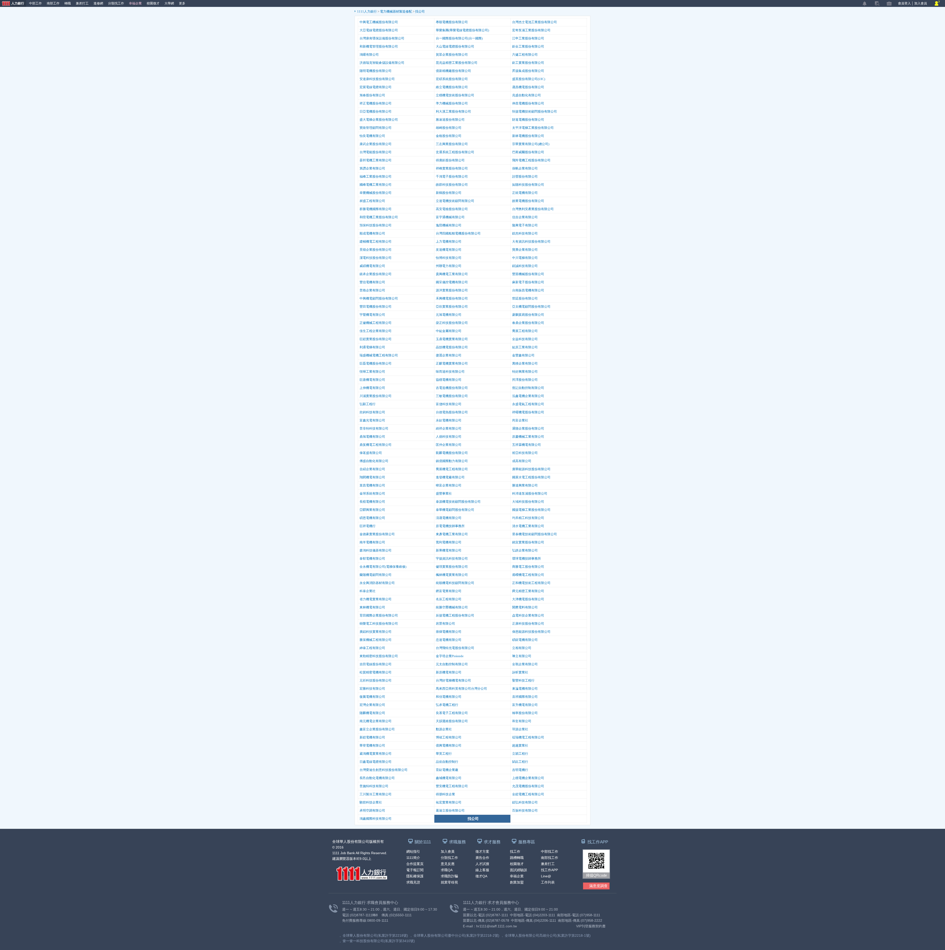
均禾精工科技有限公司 (528, 518)
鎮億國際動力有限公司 (452, 461)
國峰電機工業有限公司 (376, 184)
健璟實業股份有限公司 (452, 566)
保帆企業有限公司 (525, 168)
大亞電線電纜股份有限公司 (379, 30)
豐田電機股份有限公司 (376, 306)
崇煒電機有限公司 (448, 631)
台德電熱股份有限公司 (452, 412)
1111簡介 (413, 858)
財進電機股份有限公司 (528, 119)
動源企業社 (444, 729)
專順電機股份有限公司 (452, 22)
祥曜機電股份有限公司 (528, 412)
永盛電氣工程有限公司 (528, 404)
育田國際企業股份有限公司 (379, 615)
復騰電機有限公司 (372, 697)
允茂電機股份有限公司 (528, 786)
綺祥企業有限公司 (448, 428)
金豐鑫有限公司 (523, 355)
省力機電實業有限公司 (376, 599)
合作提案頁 (415, 864)
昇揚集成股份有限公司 (528, 71)
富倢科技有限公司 (448, 404)
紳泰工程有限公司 (372, 648)
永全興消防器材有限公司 (377, 583)
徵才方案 (482, 851)
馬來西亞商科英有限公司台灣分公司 (461, 688)
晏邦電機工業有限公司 (376, 160)
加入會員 (920, 3)
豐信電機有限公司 (372, 282)
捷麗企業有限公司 (448, 355)
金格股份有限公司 (448, 136)
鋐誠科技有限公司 (525, 266)
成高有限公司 (521, 461)
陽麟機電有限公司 (372, 713)
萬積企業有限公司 (525, 363)
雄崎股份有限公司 (448, 128)
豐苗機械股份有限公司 (528, 274)
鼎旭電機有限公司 (372, 436)
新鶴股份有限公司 (448, 193)
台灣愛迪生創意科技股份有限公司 (384, 770)
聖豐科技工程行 (523, 680)
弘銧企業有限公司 (525, 550)
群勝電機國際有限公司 (376, 209)
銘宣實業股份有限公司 (528, 542)
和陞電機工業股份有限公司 (379, 217)
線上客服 (482, 870)
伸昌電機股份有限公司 (528, 103)
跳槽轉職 (517, 858)
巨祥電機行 (368, 526)
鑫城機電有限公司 (448, 778)
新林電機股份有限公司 (528, 136)
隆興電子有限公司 (525, 225)
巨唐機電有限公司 (372, 380)
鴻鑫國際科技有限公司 (376, 818)
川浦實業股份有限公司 (376, 396)
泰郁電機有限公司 (372, 558)
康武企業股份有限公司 (376, 144)
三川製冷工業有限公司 (376, 794)
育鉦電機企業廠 (447, 770)
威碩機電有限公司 (372, 266)
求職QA (447, 870)
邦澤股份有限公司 (525, 380)
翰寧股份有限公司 (525, 713)
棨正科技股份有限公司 (452, 323)
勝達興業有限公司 (525, 485)
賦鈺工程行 (520, 762)
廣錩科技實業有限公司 (376, 631)
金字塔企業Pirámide (450, 656)
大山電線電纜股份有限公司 (455, 46)
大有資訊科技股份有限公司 (531, 241)
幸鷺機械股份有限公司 (376, 193)
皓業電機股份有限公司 (528, 201)
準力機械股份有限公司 (452, 103)
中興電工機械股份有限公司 (379, 22)
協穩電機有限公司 (448, 380)
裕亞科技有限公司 (525, 453)
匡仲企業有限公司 (448, 445)
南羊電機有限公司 (372, 542)
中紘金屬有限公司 (448, 331)
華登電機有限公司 (372, 745)
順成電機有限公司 (372, 233)
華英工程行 (444, 753)
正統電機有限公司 (525, 193)
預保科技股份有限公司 (376, 225)
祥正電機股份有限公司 (376, 103)
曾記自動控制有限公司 (528, 388)
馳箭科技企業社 (371, 802)
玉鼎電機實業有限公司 (452, 339)
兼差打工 (82, 3)
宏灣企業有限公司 (372, 705)
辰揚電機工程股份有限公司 (455, 615)
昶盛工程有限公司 (372, 201)
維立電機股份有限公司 (452, 87)
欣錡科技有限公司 (372, 412)
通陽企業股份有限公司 (528, 428)
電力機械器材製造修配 (396, 11)
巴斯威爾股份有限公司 (528, 152)
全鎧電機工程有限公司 (528, 794)
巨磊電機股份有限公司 (376, 363)
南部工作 (53, 3)
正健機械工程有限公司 (376, 323)
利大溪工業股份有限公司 (453, 111)
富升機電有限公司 (525, 705)
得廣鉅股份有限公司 (450, 160)
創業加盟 (517, 882)
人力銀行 (12, 3)
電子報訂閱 (415, 870)
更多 (182, 3)
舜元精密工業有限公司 (528, 591)
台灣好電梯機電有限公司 (453, 680)
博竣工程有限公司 (448, 737)
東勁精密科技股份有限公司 (379, 656)
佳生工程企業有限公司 (376, 331)
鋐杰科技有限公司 (525, 233)
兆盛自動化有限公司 (526, 95)
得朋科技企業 (445, 794)
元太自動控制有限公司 (452, 664)
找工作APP (549, 870)
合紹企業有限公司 (372, 469)
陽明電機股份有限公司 (376, 71)
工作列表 (548, 882)
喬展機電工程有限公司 (452, 469)
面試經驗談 (518, 870)
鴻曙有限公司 (369, 54)
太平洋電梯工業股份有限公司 (533, 128)
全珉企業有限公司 (525, 664)
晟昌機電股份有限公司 (528, 87)
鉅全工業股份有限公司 (528, 46)
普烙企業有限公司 (372, 290)
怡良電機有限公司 (372, 136)
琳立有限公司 (521, 656)
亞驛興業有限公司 (372, 510)
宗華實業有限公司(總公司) (530, 144)
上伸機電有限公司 (372, 388)
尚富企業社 (520, 420)
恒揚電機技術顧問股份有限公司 (534, 111)
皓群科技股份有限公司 (452, 184)
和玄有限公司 (521, 721)
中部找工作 (549, 851)
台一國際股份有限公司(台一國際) (459, 38)
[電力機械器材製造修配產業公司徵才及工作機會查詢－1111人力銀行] (367, 873)
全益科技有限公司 (525, 339)
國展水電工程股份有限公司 (531, 477)
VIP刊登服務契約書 (591, 926)
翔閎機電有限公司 (372, 477)
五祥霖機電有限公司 (526, 445)
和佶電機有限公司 (448, 697)
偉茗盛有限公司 (371, 453)
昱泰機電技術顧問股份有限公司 (534, 534)
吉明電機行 (520, 770)
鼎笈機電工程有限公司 (376, 445)
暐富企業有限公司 (448, 485)
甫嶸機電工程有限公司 (528, 575)
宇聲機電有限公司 (372, 315)
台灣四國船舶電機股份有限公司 (458, 233)
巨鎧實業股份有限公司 (376, 339)
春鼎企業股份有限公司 (528, 323)
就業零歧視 (449, 882)
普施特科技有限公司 (374, 786)
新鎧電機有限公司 (372, 737)
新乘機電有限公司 (448, 550)
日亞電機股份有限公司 (376, 111)
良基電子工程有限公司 (452, 713)
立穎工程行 (520, 753)
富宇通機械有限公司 (450, 217)
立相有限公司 (521, 648)
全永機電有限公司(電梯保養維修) (383, 566)
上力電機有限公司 (448, 241)
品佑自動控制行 (447, 762)
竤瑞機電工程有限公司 (528, 737)
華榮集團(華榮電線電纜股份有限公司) (462, 30)
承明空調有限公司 (372, 810)
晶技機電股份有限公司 (452, 347)
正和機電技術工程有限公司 (531, 583)
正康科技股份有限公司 (528, 623)
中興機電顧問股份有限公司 (379, 298)
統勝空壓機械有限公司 (452, 607)
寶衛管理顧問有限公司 (376, 128)
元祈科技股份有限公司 (376, 680)
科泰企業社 (368, 591)
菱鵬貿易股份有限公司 (528, 315)
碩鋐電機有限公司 (525, 640)
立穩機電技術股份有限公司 (455, 95)
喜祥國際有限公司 (525, 697)
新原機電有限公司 (448, 672)
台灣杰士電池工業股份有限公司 (534, 22)
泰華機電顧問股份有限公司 (455, 510)
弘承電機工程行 (447, 705)
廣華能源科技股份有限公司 (531, 469)
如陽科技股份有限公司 (528, 184)
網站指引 (413, 851)
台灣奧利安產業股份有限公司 (533, 209)
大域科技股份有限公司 (528, 501)
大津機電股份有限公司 (528, 599)
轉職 (67, 3)
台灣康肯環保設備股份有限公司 (382, 38)
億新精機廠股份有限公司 (453, 71)
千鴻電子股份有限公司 (452, 176)
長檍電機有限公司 (372, 501)
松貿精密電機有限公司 (376, 672)
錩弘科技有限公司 (525, 802)
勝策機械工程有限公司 (376, 640)
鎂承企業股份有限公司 (376, 274)
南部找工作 (549, 858)
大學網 (169, 3)
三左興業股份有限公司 (452, 144)
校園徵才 (153, 3)
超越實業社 (520, 745)
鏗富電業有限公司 (448, 591)
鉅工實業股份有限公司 (528, 63)
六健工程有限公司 (525, 54)
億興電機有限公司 (448, 745)
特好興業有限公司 (525, 371)
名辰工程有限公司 (448, 599)
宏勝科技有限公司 (372, 688)
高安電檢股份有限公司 (452, 209)
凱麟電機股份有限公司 (452, 453)
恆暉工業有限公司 (372, 371)
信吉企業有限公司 (525, 217)
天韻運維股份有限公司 (452, 721)
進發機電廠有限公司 (450, 477)
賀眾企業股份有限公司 (452, 54)
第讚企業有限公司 (372, 168)
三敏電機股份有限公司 (452, 396)
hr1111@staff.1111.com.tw (496, 926)
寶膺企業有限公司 (525, 249)
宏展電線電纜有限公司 (376, 87)
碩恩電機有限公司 (372, 518)
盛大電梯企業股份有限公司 (379, 119)
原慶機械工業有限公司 (528, 436)
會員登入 (904, 3)
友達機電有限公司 (448, 249)
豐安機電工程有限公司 (452, 786)
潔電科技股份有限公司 (376, 258)
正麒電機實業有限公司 (452, 363)
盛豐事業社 (444, 493)
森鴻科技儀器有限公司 (376, 550)
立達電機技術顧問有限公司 (455, 201)
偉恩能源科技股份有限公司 (531, 631)
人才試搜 (482, 864)
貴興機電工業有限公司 (452, 274)
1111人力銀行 (367, 11)
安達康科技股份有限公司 (377, 79)
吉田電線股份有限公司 (376, 664)
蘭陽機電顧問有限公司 (376, 575)
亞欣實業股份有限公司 (452, 306)
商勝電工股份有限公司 (528, 566)
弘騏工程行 (368, 404)
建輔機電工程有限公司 (376, 241)
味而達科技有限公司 (450, 371)
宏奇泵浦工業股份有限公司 (531, 30)
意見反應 (448, 864)
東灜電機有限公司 (525, 688)
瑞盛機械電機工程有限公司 (379, 355)
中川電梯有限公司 (525, 258)
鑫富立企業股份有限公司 (377, 729)
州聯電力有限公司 (448, 266)
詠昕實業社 (520, 672)
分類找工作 (116, 3)
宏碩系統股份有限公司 (452, 79)
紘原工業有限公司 (525, 347)
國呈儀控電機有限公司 (452, 282)
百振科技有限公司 (525, 810)
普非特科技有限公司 (374, 428)
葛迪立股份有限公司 (450, 810)
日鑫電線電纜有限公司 (376, 762)
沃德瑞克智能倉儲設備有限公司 (382, 63)
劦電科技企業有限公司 (528, 615)
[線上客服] (937, 3)
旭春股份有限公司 (372, 95)
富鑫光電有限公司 (372, 420)
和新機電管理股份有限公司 (379, 46)
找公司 (420, 11)
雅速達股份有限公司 (450, 119)
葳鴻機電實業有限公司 (376, 753)
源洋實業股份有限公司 (452, 290)
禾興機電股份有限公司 (452, 298)
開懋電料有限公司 (525, 607)
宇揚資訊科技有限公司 (452, 558)
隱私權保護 (415, 876)
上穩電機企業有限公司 (528, 778)
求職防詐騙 (449, 876)
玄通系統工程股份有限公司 (455, 152)
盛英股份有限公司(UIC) (528, 79)
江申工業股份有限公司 (528, 38)
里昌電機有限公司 (372, 485)
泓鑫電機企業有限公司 (528, 396)
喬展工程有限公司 (525, 331)
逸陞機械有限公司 (448, 225)
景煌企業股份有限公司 (376, 249)
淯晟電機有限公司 (448, 518)
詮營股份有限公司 (525, 176)
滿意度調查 (598, 886)
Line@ (546, 876)
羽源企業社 (520, 729)
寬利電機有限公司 (448, 542)
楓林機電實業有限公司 (452, 575)
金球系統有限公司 (372, 493)
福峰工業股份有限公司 (376, 176)
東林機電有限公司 (372, 607)
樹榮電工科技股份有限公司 (379, 623)
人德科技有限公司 (448, 436)
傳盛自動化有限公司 (374, 461)
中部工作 (35, 3)
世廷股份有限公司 (525, 298)
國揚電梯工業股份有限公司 (531, 510)
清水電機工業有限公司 (528, 526)
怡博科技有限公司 (448, 258)
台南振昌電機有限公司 (528, 290)
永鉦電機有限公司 (448, 420)
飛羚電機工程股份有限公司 (531, 160)
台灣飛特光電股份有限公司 (455, 648)
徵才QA (481, 876)
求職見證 (413, 882)
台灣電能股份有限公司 (376, 152)
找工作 (515, 851)
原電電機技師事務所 (450, 526)
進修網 (98, 3)
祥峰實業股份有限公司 (452, 168)
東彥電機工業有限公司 (452, 534)
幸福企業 (135, 3)
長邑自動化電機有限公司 (377, 778)
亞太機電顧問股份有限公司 (531, 306)
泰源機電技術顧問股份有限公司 (458, 501)
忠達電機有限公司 (448, 640)
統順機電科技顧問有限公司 (455, 583)
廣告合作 (482, 858)
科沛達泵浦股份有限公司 (529, 493)
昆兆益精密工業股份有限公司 (456, 63)
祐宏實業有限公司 (448, 802)
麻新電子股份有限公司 (528, 282)
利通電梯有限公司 (372, 347)
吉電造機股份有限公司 (452, 388)
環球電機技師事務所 (526, 558)
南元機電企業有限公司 (376, 721)
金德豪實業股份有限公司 (377, 534)
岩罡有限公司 (445, 623)
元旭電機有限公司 (448, 315)
